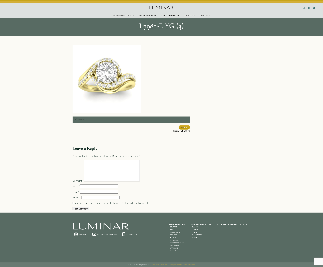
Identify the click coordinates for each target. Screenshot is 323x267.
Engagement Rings (123, 15)
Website (77, 197)
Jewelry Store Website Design (159, 264)
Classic (195, 227)
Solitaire (173, 227)
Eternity (195, 232)
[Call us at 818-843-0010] (309, 8)
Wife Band (174, 248)
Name (76, 186)
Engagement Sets (177, 242)
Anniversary (197, 235)
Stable (194, 237)
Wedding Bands (147, 15)
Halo (172, 229)
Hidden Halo (175, 232)
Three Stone (174, 240)
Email (76, 191)
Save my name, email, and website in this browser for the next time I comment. (112, 203)
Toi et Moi (173, 250)
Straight (173, 235)
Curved (195, 229)
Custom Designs (170, 15)
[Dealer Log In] (304, 8)
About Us (189, 15)
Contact (205, 15)
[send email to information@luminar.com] (314, 8)
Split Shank (174, 245)
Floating (173, 237)
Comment (78, 180)
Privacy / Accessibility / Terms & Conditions (182, 264)
